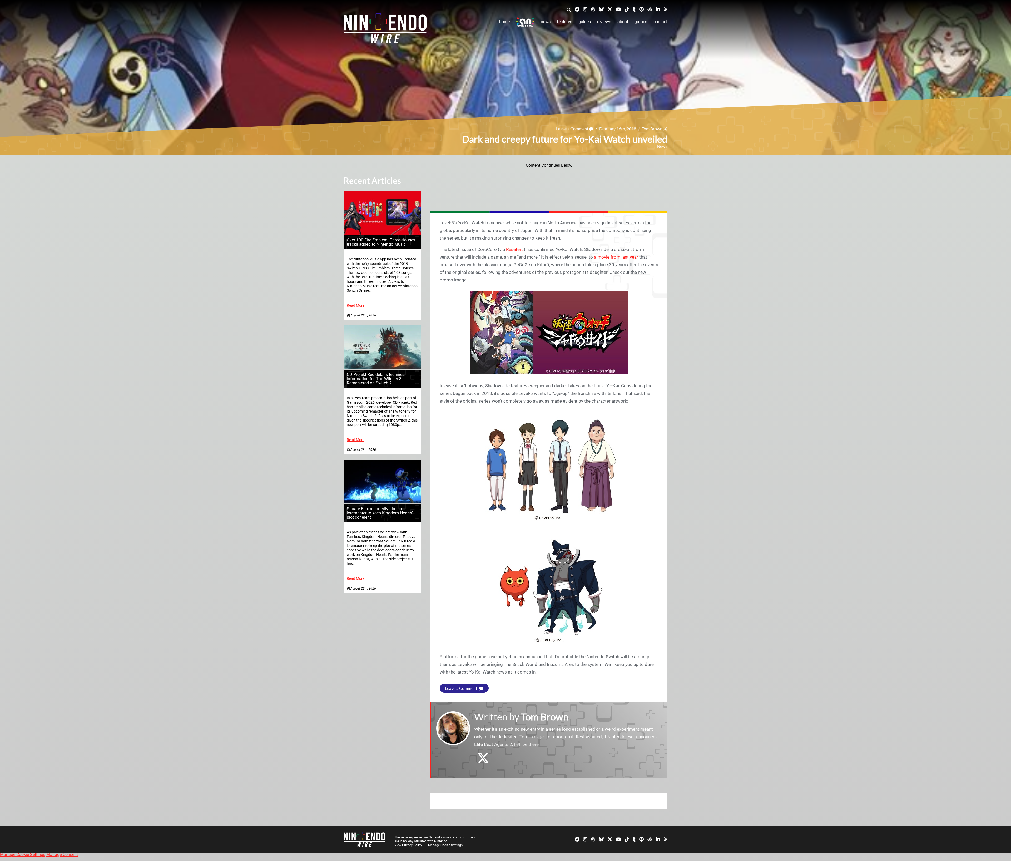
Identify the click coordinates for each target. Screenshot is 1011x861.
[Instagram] (585, 9)
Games (641, 21)
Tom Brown (652, 128)
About (622, 21)
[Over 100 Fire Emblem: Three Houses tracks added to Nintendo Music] (382, 233)
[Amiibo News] (525, 22)
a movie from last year (616, 257)
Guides (584, 21)
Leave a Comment (572, 128)
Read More (355, 305)
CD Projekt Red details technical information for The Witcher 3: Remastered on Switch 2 (376, 378)
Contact (660, 21)
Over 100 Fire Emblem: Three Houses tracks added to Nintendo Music (381, 242)
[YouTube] (618, 9)
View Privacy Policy (408, 845)
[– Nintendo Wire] (385, 30)
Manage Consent (62, 854)
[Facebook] (577, 9)
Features (564, 21)
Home (504, 21)
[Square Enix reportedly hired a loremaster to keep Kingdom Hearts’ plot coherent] (382, 501)
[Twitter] (609, 9)
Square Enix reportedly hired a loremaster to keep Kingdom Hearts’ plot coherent (380, 513)
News (546, 21)
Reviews (604, 21)
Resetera (515, 249)
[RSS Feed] (665, 9)
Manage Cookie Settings (445, 845)
